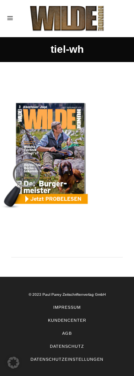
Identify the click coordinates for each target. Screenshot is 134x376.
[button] (13, 362)
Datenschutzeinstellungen (67, 359)
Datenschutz (67, 346)
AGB (67, 333)
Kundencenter (67, 320)
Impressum (67, 307)
